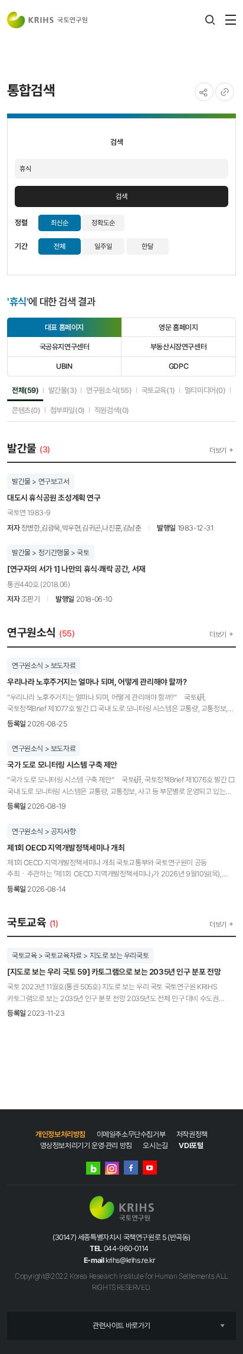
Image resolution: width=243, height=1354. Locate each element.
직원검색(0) (111, 410)
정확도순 (103, 223)
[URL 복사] (224, 91)
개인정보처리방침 (60, 1134)
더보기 (217, 450)
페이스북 (131, 1167)
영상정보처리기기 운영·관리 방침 (86, 1145)
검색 (121, 196)
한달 (147, 246)
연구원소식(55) (109, 390)
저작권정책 (192, 1134)
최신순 (59, 223)
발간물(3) (62, 390)
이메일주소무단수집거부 (131, 1134)
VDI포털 (191, 1145)
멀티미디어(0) (205, 390)
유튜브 (150, 1167)
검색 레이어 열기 (210, 20)
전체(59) (25, 390)
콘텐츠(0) (26, 410)
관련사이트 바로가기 (121, 1325)
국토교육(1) (158, 390)
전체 (59, 246)
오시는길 (155, 1145)
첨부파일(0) (67, 410)
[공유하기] (204, 91)
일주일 (103, 246)
